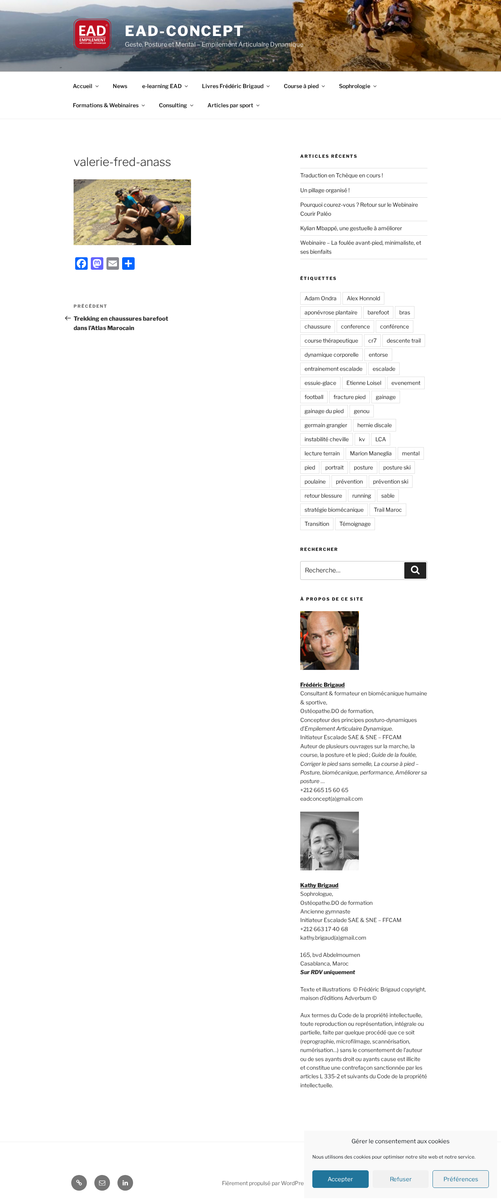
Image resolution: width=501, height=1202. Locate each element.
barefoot (378, 312)
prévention (349, 481)
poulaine (315, 481)
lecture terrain (322, 453)
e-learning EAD (162, 86)
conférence (394, 326)
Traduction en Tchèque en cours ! (341, 175)
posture (363, 467)
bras (404, 312)
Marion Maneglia (371, 453)
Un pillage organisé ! (325, 190)
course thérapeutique (331, 340)
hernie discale (374, 425)
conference (355, 326)
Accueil (82, 86)
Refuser (401, 1179)
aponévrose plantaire (331, 312)
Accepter (340, 1179)
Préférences (460, 1179)
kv (362, 439)
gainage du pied (324, 411)
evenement (405, 382)
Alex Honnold (363, 298)
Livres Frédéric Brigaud (232, 86)
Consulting (173, 105)
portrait (334, 467)
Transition (317, 523)
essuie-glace (320, 382)
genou (361, 411)
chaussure (318, 326)
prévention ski (390, 481)
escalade (384, 368)
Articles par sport (230, 105)
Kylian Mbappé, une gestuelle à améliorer (351, 228)
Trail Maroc (388, 509)
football (314, 396)
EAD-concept (185, 31)
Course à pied (301, 86)
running (361, 495)
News (120, 86)
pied (310, 467)
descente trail (404, 340)
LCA (380, 439)
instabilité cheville (327, 439)
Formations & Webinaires (106, 105)
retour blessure (323, 495)
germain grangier (326, 425)
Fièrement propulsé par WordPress (265, 1183)
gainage (386, 396)
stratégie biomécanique (334, 509)
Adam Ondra (321, 298)
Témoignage (355, 523)
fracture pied (349, 396)
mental (411, 453)
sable (388, 495)
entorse (378, 354)
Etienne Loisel (363, 382)
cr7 (372, 340)
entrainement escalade (333, 368)
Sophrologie (354, 86)
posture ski (397, 467)
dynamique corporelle (332, 354)
